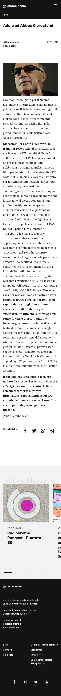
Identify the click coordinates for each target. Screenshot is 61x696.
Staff (5, 644)
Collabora (8, 655)
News (6, 15)
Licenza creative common (44, 644)
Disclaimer (36, 649)
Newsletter (36, 655)
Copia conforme (30, 361)
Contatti (7, 649)
